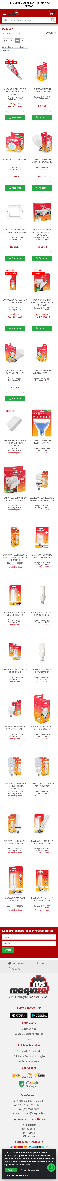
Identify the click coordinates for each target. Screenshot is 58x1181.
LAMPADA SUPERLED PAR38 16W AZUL (42, 441)
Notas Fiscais (18, 969)
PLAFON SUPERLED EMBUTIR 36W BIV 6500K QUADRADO (42, 302)
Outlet (29, 1039)
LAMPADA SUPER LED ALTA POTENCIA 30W (15, 301)
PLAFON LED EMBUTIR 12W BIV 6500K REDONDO (15, 499)
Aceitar (11, 1170)
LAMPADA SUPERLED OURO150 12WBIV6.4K (42, 160)
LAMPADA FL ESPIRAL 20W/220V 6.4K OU (42, 556)
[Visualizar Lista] (22, 40)
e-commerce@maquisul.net (31, 1113)
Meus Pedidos (17, 964)
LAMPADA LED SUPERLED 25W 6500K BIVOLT (15, 727)
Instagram (30, 1125)
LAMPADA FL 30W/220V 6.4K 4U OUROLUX (42, 842)
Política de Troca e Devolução (29, 1056)
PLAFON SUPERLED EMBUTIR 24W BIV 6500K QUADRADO (42, 232)
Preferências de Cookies (18, 1175)
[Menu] (4, 13)
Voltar (52, 33)
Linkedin (30, 1133)
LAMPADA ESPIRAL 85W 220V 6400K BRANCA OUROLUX (15, 786)
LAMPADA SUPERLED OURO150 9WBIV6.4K (14, 371)
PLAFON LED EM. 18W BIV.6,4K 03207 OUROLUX (15, 231)
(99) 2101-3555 (30, 1109)
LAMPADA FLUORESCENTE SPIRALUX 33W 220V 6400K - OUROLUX (15, 557)
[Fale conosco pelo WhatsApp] (51, 1167)
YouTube (31, 1136)
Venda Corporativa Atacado (29, 1034)
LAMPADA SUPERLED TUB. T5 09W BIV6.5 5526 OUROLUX (15, 92)
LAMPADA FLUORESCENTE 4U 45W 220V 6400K (15, 842)
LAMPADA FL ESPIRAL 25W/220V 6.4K (42, 670)
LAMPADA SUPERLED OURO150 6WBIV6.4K (42, 371)
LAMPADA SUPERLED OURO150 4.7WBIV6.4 (42, 90)
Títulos (43, 964)
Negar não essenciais (30, 1170)
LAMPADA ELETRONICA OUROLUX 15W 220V (14, 613)
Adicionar (16, 117)
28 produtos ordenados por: (14, 47)
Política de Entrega (29, 1061)
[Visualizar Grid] (17, 40)
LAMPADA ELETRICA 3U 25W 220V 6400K (14, 899)
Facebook (30, 1129)
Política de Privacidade (29, 1051)
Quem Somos (29, 1028)
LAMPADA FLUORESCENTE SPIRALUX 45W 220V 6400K (42, 499)
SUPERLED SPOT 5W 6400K (15, 159)
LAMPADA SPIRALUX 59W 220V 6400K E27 (42, 784)
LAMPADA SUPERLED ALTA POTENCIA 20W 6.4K (42, 727)
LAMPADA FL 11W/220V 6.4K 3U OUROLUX (42, 613)
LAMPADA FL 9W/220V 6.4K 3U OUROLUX (14, 670)
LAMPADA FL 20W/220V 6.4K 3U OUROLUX (42, 899)
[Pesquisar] (53, 20)
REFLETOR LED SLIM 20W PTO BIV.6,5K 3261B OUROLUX (15, 443)
